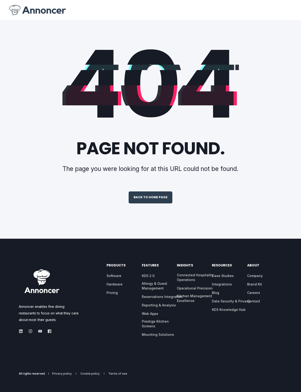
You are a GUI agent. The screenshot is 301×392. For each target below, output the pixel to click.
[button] (9, 382)
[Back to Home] (37, 10)
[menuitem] (114, 275)
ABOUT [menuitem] (253, 266)
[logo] (42, 281)
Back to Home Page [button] (150, 197)
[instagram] (30, 331)
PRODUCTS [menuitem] (116, 266)
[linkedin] (22, 331)
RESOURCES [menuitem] (222, 266)
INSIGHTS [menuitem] (185, 266)
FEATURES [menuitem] (150, 266)
